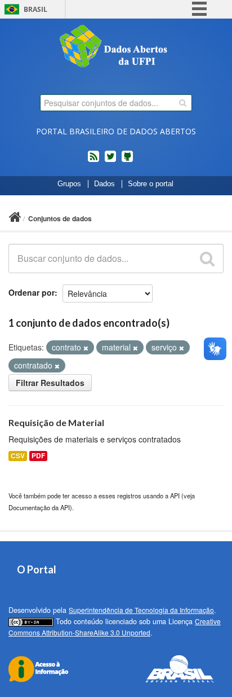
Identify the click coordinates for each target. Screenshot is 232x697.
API (175, 495)
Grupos (69, 184)
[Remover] (85, 347)
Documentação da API (39, 507)
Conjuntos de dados (60, 218)
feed (93, 161)
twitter (110, 161)
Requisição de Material (56, 422)
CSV (18, 456)
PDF (38, 456)
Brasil (35, 9)
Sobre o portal (150, 184)
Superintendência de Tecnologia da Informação (141, 610)
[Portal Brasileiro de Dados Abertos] (116, 47)
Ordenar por (31, 292)
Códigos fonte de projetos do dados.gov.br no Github (127, 161)
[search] (182, 102)
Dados (104, 184)
